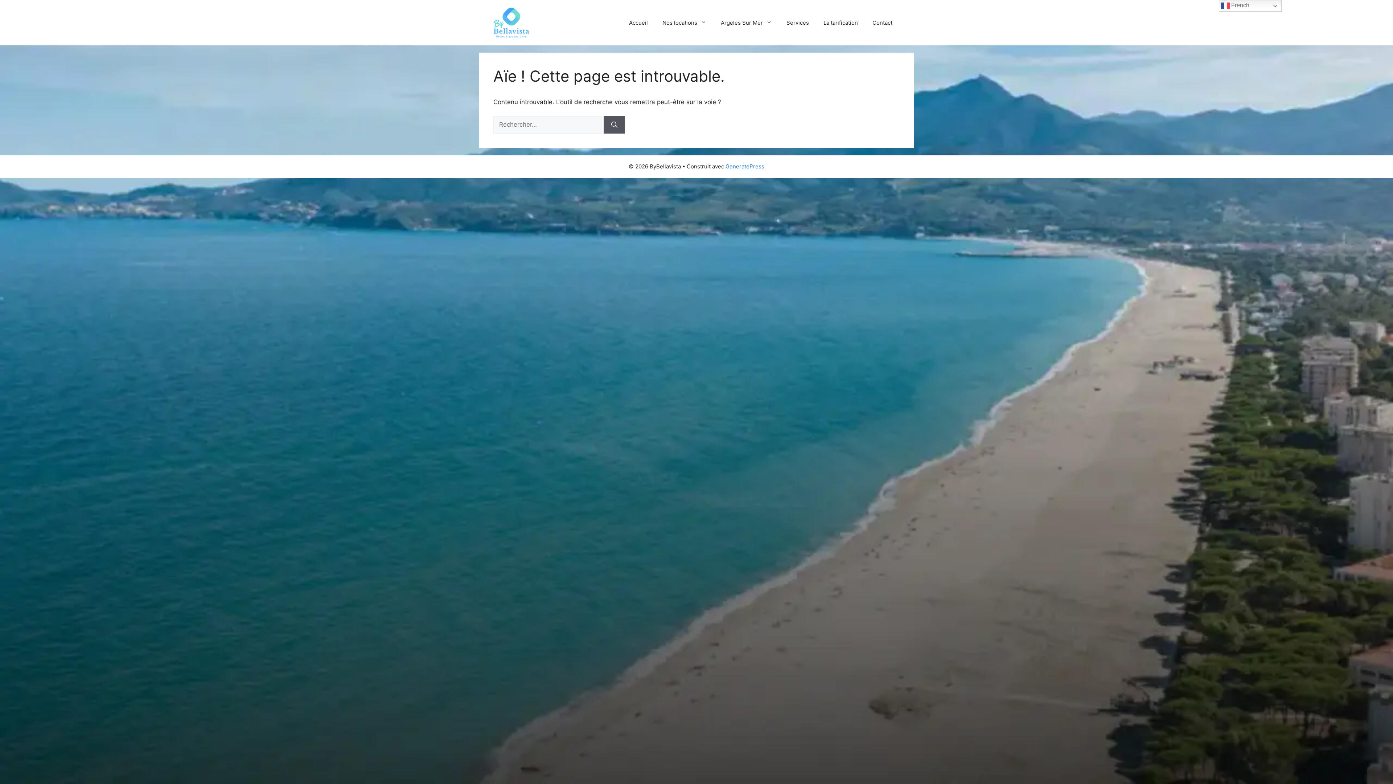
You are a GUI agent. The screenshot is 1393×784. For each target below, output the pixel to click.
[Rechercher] (614, 125)
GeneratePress (745, 166)
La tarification (840, 22)
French (1239, 5)
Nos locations (679, 22)
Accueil (638, 22)
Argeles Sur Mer (742, 22)
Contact (882, 22)
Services (797, 22)
